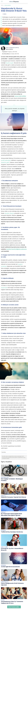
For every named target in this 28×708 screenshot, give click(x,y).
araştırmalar (4, 287)
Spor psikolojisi (4, 477)
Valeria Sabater (9, 49)
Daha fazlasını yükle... (14, 607)
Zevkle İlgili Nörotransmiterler (10, 566)
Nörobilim (3, 565)
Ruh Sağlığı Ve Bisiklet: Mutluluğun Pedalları (12, 479)
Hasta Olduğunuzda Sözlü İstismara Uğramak (12, 584)
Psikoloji (3, 495)
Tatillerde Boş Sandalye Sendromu (12, 532)
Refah (2, 5)
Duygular (3, 530)
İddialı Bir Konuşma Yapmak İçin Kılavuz (13, 497)
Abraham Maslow (9, 213)
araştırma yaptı (5, 162)
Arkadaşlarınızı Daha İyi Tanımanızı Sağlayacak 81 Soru (12, 602)
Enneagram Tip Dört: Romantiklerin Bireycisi (12, 549)
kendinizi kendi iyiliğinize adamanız (16, 249)
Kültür (2, 600)
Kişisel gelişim (8, 5)
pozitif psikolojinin (6, 160)
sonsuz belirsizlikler (20, 96)
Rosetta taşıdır (9, 63)
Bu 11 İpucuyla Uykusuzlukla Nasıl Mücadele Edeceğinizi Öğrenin (11, 514)
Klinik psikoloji (4, 581)
